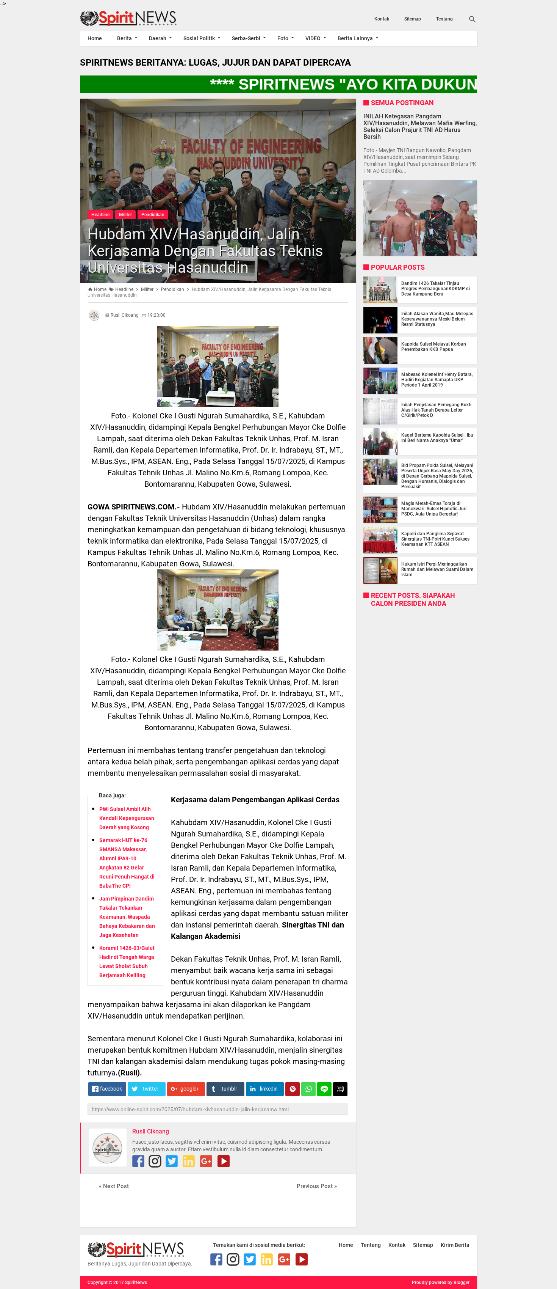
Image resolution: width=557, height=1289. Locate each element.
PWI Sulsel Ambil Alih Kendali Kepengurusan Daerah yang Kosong (126, 818)
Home (95, 38)
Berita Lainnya (355, 38)
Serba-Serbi (246, 38)
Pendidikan (152, 214)
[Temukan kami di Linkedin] (189, 1161)
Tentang (444, 19)
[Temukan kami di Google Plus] (206, 1161)
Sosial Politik (199, 38)
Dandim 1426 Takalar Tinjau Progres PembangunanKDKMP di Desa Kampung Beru (435, 289)
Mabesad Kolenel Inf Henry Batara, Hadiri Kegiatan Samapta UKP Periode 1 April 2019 (437, 380)
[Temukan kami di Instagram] (155, 1161)
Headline (100, 214)
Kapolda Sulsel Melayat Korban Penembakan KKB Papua (433, 346)
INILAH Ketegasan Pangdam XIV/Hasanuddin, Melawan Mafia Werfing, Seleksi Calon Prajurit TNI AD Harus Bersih (420, 126)
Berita (124, 38)
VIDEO (313, 38)
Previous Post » (317, 1186)
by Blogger (458, 1282)
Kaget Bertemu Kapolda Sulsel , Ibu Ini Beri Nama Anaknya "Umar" (437, 437)
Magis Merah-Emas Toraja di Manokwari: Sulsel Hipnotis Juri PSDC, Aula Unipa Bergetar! (433, 509)
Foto (282, 38)
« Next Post (114, 1186)
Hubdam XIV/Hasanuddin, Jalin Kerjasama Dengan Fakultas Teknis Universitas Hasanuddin (205, 251)
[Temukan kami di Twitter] (172, 1161)
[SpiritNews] (139, 18)
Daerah (157, 38)
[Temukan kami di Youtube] (223, 1161)
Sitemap (412, 19)
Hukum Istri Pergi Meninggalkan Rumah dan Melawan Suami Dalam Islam (437, 569)
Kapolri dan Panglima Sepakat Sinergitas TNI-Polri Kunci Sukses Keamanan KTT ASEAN (435, 539)
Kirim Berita (455, 1245)
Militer (125, 214)
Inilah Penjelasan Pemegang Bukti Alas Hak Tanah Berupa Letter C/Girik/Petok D (436, 410)
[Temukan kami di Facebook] (138, 1161)
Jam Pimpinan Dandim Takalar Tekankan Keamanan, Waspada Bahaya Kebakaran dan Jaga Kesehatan (127, 917)
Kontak (381, 19)
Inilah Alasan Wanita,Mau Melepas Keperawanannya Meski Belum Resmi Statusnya (437, 319)
